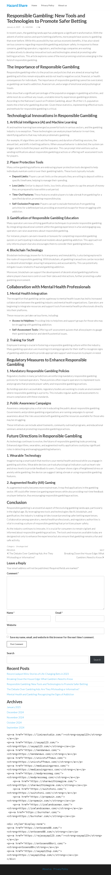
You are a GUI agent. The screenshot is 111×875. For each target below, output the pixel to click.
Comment (13, 573)
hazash (29, 27)
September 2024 (15, 727)
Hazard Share (17, 5)
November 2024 (15, 717)
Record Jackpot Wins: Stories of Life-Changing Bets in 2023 (38, 673)
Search (10, 653)
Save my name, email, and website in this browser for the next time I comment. (52, 637)
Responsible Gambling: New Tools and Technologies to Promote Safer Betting (47, 684)
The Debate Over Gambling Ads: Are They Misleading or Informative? (43, 689)
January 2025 (14, 707)
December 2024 (15, 712)
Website (11, 625)
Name (10, 612)
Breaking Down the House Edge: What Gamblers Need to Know (40, 678)
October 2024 (14, 722)
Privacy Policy (47, 5)
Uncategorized (22, 546)
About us (62, 5)
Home (34, 5)
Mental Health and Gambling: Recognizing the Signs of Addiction (40, 694)
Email (59, 612)
